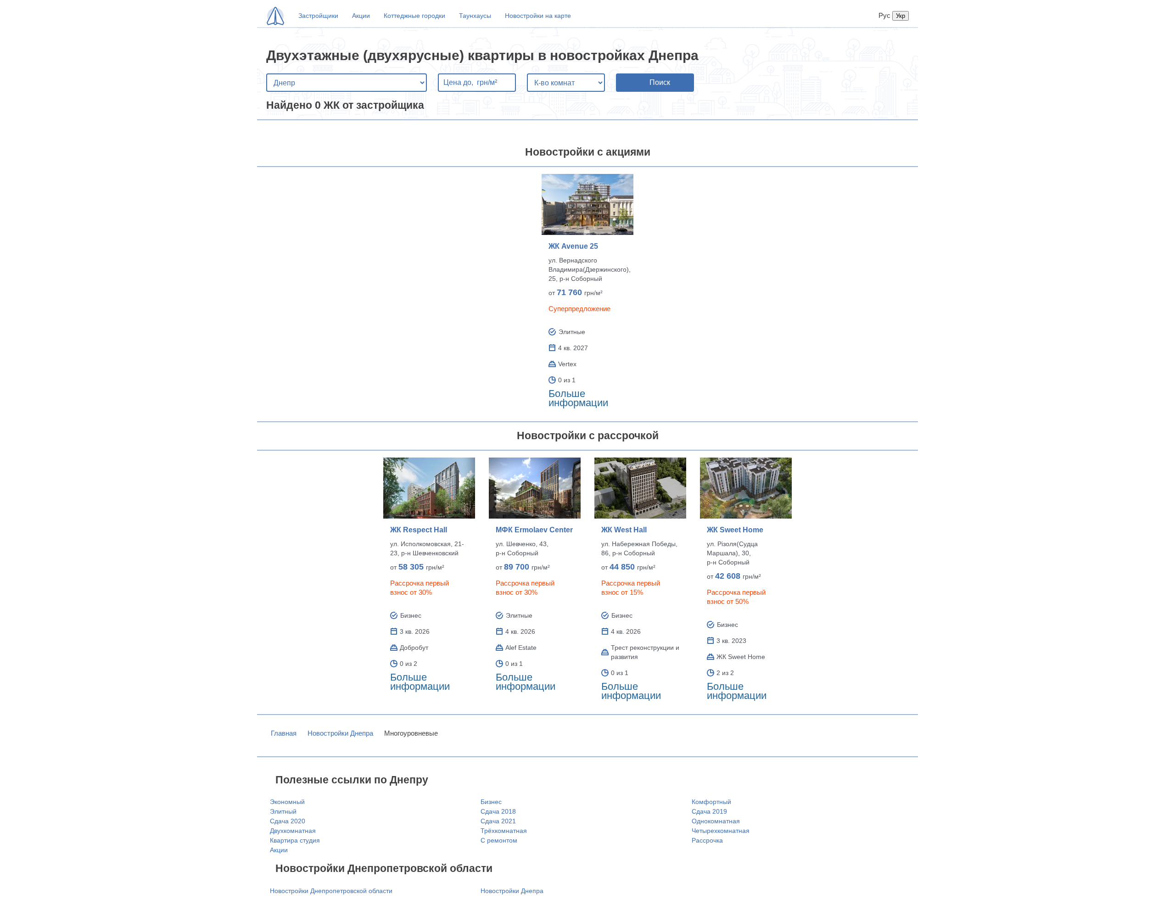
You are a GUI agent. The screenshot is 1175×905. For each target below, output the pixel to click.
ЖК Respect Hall (418, 530)
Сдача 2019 (709, 811)
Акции (361, 15)
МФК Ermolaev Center (534, 530)
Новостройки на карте (538, 15)
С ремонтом (499, 840)
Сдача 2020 (287, 821)
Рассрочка (707, 840)
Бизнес (491, 801)
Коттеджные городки (414, 15)
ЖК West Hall (624, 530)
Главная (284, 733)
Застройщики (318, 15)
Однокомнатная (716, 821)
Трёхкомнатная (504, 830)
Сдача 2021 (498, 821)
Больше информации (578, 398)
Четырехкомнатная (721, 830)
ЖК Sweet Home (735, 530)
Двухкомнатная (293, 830)
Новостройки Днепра (340, 733)
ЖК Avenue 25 (573, 246)
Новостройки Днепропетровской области (331, 890)
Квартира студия (295, 840)
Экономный (287, 801)
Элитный (283, 811)
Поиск (659, 82)
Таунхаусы (475, 15)
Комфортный (711, 801)
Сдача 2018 (498, 811)
